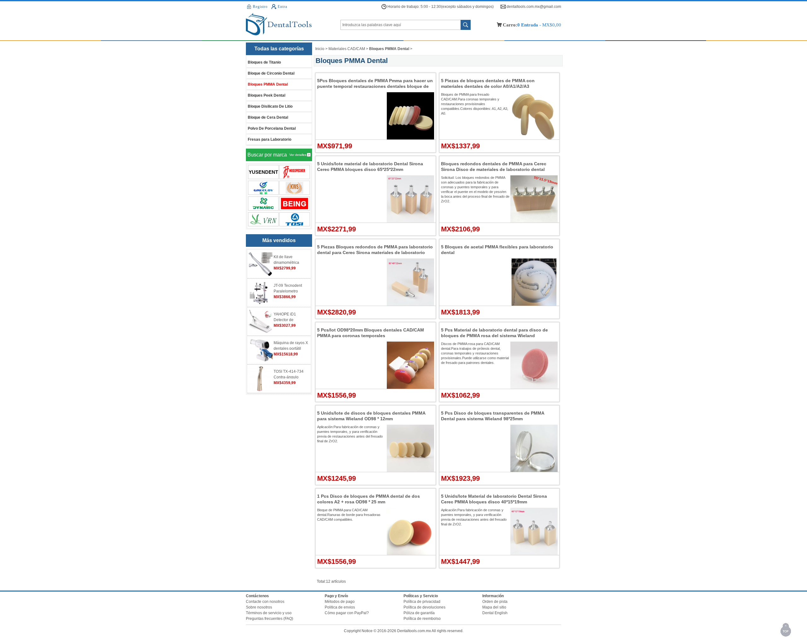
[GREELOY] (263, 188)
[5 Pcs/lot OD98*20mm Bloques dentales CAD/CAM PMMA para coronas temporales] (410, 387)
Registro (260, 6)
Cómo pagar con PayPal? (347, 613)
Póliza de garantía (419, 613)
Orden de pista (495, 601)
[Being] (294, 203)
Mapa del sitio (494, 607)
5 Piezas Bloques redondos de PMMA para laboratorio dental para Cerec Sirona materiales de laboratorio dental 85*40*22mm (375, 252)
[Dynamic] (263, 203)
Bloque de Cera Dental (268, 117)
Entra (282, 6)
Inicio (319, 49)
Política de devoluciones (424, 607)
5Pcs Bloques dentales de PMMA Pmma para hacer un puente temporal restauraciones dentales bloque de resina (375, 86)
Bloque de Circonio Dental (271, 73)
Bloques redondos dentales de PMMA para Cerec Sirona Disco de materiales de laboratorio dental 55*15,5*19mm (493, 169)
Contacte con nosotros (265, 601)
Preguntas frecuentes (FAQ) (269, 618)
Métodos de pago (340, 601)
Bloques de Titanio (264, 62)
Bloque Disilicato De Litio (270, 106)
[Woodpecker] (294, 172)
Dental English (495, 613)
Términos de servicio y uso (269, 613)
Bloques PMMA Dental (389, 49)
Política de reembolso (422, 618)
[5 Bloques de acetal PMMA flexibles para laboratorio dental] (534, 304)
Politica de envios (340, 607)
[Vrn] (263, 219)
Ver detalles (297, 154)
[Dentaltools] (293, 24)
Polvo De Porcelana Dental (272, 128)
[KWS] (294, 188)
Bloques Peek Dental (266, 95)
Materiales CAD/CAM (346, 49)
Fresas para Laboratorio (269, 139)
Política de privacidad (422, 601)
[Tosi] (294, 219)
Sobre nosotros (259, 607)
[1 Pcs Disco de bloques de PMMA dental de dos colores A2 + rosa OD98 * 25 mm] (410, 554)
